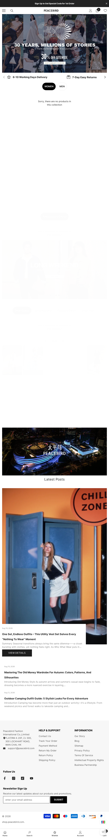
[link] (27, 77)
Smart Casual (22, 310)
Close (106, 4)
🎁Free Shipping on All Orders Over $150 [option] (54, 3)
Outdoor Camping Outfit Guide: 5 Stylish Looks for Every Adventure (46, 698)
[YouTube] (31, 778)
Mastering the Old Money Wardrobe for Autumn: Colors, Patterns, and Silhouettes (47, 675)
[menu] (4, 10)
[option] (54, 43)
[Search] (12, 10)
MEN (62, 86)
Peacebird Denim (66, 310)
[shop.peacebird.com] (54, 451)
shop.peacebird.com (13, 822)
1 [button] (53, 69)
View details (17, 653)
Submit (58, 799)
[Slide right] (104, 77)
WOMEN (49, 86)
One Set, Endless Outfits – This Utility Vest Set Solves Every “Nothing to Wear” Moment (39, 637)
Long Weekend (43, 310)
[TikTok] (22, 778)
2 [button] (56, 69)
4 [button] (59, 295)
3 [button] (56, 295)
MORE (54, 417)
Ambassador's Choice (54, 216)
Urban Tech (88, 310)
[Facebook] (4, 778)
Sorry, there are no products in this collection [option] (54, 103)
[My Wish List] (105, 10)
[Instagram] (13, 778)
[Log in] (90, 10)
